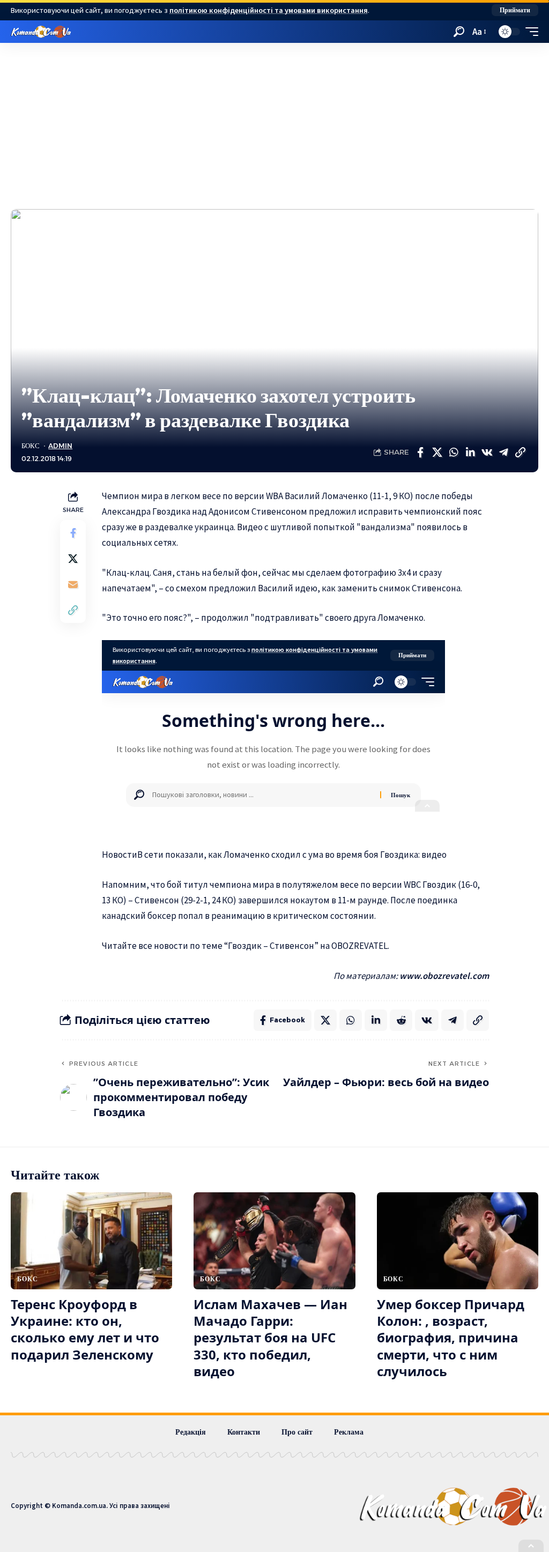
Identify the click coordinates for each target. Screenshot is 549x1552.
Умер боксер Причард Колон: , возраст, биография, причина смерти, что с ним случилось (450, 1337)
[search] (459, 31)
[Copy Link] (520, 452)
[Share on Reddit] (401, 1020)
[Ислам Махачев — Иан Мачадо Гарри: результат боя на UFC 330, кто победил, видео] (274, 1240)
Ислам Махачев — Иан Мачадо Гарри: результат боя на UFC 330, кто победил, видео (270, 1337)
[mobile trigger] (529, 31)
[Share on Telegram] (503, 452)
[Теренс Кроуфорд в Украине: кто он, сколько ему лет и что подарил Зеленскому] (91, 1240)
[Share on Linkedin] (470, 452)
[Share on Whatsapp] (453, 452)
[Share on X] (436, 452)
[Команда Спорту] (41, 31)
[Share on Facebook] (420, 452)
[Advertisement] (274, 123)
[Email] (73, 584)
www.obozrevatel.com (444, 976)
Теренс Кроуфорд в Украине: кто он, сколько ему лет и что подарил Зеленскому (85, 1329)
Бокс (30, 446)
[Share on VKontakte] (486, 452)
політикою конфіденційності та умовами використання (268, 10)
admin (60, 446)
